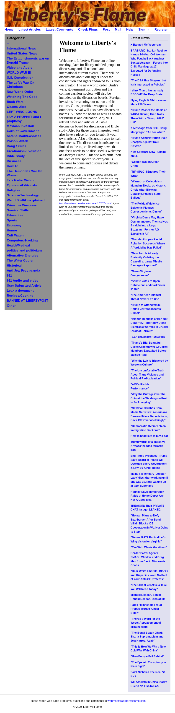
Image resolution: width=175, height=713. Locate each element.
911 (9, 275)
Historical (14, 265)
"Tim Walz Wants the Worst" (149, 547)
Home (9, 29)
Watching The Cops (22, 97)
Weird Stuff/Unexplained (26, 200)
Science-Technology (23, 195)
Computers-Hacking (22, 240)
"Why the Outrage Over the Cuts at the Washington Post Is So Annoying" (149, 398)
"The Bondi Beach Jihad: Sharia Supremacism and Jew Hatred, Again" (147, 636)
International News (21, 48)
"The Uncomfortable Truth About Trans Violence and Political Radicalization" (147, 374)
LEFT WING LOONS (22, 112)
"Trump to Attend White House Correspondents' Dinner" (146, 309)
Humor (12, 230)
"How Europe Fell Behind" (147, 656)
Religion (13, 190)
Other (11, 305)
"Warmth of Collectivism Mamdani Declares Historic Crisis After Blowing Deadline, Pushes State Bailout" (148, 189)
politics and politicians (25, 250)
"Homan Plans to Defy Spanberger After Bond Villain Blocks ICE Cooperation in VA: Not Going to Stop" (149, 523)
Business (14, 161)
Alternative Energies (22, 255)
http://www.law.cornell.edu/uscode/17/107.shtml (85, 203)
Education (15, 215)
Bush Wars (15, 102)
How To (12, 166)
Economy (14, 225)
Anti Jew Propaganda (23, 270)
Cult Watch (15, 235)
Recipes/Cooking (20, 295)
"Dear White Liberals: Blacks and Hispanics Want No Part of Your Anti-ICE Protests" (149, 575)
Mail (118, 29)
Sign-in (143, 29)
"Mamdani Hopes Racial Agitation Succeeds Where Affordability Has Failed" (148, 243)
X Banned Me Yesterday (146, 44)
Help (129, 29)
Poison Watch (17, 141)
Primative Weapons (22, 205)
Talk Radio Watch (20, 180)
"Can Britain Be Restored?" (149, 336)
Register (160, 29)
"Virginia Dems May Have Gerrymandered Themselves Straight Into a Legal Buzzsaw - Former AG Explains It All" (149, 225)
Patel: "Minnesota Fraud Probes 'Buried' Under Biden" (146, 609)
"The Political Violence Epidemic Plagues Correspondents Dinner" (146, 207)
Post (106, 29)
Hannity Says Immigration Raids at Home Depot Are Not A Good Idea (147, 495)
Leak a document (20, 290)
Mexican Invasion (20, 126)
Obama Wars (16, 107)
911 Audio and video (23, 280)
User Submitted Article (24, 285)
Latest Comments (59, 29)
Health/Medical (18, 245)
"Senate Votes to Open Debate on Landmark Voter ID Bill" (148, 285)
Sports (12, 220)
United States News (22, 53)
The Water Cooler (20, 260)
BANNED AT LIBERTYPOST (27, 300)
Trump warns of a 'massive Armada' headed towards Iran (148, 446)
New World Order (20, 91)
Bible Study (16, 156)
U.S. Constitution (20, 77)
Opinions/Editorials (22, 185)
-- (8, 43)
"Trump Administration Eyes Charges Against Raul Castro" (149, 142)
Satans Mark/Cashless (24, 136)
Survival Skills (18, 210)
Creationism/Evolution (24, 151)
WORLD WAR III (19, 72)
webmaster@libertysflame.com (127, 701)
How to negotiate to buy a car (149, 436)
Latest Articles (29, 29)
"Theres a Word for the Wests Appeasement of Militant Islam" (146, 622)
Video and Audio (20, 67)
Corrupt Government (23, 131)
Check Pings (88, 29)
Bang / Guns (16, 146)
